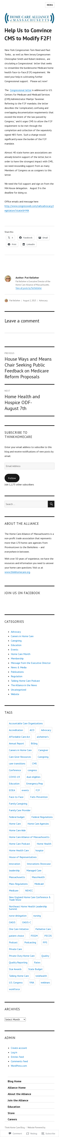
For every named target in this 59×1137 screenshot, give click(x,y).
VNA (31, 982)
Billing (34, 743)
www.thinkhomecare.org (17, 572)
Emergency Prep (34, 783)
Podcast (13, 942)
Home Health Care (19, 850)
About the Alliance (19, 1094)
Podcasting (30, 942)
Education (16, 645)
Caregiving (16, 640)
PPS (45, 942)
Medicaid (39, 883)
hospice (39, 850)
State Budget (35, 969)
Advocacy (43, 300)
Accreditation (16, 730)
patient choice (16, 935)
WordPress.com (19, 1065)
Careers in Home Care (22, 636)
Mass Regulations (18, 883)
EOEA (12, 790)
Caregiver (43, 750)
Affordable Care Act (19, 736)
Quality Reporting (18, 962)
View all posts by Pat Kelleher (29, 288)
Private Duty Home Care (22, 955)
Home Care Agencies (38, 823)
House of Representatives (23, 857)
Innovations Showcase (39, 863)
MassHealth (38, 877)
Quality (45, 955)
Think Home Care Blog (15, 1127)
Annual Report (16, 743)
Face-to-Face (16, 796)
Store (11, 1113)
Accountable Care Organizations (26, 723)
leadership (14, 870)
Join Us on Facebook (22, 593)
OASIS (12, 922)
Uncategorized (18, 689)
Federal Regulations (42, 817)
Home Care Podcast (19, 843)
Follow (12, 478)
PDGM (34, 935)
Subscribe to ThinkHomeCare (18, 434)
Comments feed (19, 1061)
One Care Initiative (19, 929)
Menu (50, 5)
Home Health (44, 843)
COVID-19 (14, 776)
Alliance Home (17, 1087)
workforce (14, 989)
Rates (37, 962)
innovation (14, 863)
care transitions (17, 763)
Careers (12, 1119)
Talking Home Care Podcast (25, 680)
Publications (17, 671)
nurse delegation (18, 915)
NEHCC (29, 890)
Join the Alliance (18, 1100)
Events (14, 649)
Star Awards (15, 969)
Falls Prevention (39, 796)
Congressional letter (20, 90)
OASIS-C (26, 922)
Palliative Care (43, 929)
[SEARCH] (51, 504)
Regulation (16, 676)
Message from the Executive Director (31, 662)
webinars (45, 982)
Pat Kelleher (14, 300)
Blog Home (14, 1081)
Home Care (15, 823)
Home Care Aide (17, 830)
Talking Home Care (19, 975)
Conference (15, 770)
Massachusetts (17, 877)
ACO (32, 730)
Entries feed (17, 1056)
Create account (19, 1047)
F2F (38, 790)
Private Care (15, 949)
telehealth (41, 975)
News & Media (18, 667)
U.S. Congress (16, 982)
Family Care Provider (20, 810)
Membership (17, 658)
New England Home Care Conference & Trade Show (30, 898)
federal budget (17, 817)
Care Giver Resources (20, 756)
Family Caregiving (18, 803)
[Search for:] (26, 504)
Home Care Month (20, 654)
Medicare (13, 890)
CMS (34, 763)
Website (15, 694)
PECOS (48, 935)
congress (32, 770)
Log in (14, 1052)
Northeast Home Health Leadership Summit (28, 908)
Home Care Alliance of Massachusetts (29, 837)
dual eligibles (33, 776)
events (25, 790)
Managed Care (33, 870)
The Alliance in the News (24, 685)
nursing (37, 915)
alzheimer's (43, 736)
